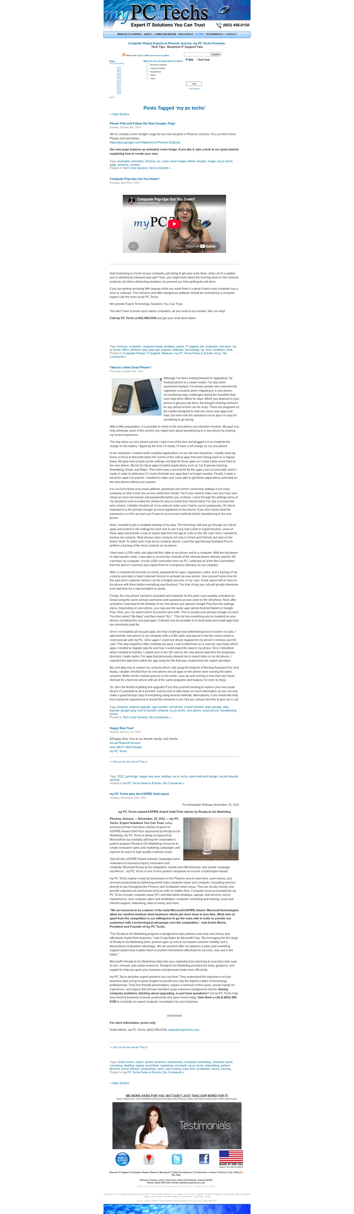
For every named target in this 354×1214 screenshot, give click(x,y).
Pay (231, 1172)
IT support (192, 346)
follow (191, 161)
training (226, 1068)
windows (219, 349)
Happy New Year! (122, 728)
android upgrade (140, 707)
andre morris (125, 1062)
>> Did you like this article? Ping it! (128, 761)
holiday (166, 776)
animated (123, 161)
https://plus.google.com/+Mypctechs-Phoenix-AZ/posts (145, 142)
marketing (166, 1065)
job (202, 346)
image (212, 161)
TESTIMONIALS (214, 34)
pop (145, 349)
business (160, 1062)
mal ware (225, 346)
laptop (140, 1065)
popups (166, 349)
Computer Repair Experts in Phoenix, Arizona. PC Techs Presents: (177, 43)
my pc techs (225, 161)
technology (192, 349)
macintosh (152, 1065)
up (202, 349)
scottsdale (203, 1068)
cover (165, 161)
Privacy (223, 1172)
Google (201, 161)
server (215, 1068)
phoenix (123, 164)
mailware (212, 346)
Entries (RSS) (144, 56)
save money (173, 1068)
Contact (213, 1172)
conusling (116, 1065)
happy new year (149, 776)
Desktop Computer (158, 65)
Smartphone (155, 72)
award (149, 1062)
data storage (213, 707)
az (158, 161)
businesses (175, 1062)
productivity (148, 1068)
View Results (194, 89)
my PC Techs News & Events (193, 353)
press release (130, 1068)
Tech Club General (135, 168)
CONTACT (231, 34)
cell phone (176, 707)
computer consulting (197, 1062)
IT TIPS (200, 34)
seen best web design (203, 776)
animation (137, 161)
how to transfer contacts (152, 710)
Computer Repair (134, 353)
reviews (135, 164)
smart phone (211, 710)
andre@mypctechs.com (183, 1029)
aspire (139, 1062)
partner (225, 1065)
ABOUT (148, 34)
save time (189, 1068)
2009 (119, 91)
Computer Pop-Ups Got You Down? (134, 178)
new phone (194, 710)
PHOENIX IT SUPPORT (129, 34)
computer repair (152, 346)
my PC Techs (118, 751)
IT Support (153, 353)
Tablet (153, 75)
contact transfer (194, 707)
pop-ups (154, 349)
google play (128, 710)
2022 (119, 70)
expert (180, 346)
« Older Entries (119, 114)
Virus (217, 353)
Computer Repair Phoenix (144, 1172)
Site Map (176, 1175)
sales (160, 1068)
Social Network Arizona (125, 742)
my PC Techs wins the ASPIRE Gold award (139, 793)
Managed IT (165, 1172)
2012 (119, 85)
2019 (119, 76)
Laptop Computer (158, 68)
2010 (119, 89)
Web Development (182, 1172)
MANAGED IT (185, 34)
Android (122, 707)
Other (152, 79)
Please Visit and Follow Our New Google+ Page (142, 123)
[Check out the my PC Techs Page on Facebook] (204, 1164)
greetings (132, 776)
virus (208, 349)
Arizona (150, 161)
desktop (169, 346)
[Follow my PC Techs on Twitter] (177, 1164)
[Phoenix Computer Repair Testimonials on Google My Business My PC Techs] (149, 1164)
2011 (119, 87)
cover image (178, 161)
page (113, 164)
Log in (112, 97)
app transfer (159, 707)
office (125, 349)
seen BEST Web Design (126, 747)
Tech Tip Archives (116, 63)
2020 (119, 74)
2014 (119, 80)
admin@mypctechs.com (192, 1182)
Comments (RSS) (161, 56)
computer (135, 346)
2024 (119, 67)
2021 (119, 72)
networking (212, 1065)
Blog (236, 1172)
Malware (167, 353)
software (177, 349)
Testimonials (200, 1172)
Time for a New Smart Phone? (130, 367)
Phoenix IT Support (119, 1172)
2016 (119, 78)
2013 (119, 82)
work (229, 349)
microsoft (180, 1065)
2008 (119, 93)
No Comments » (160, 168)
